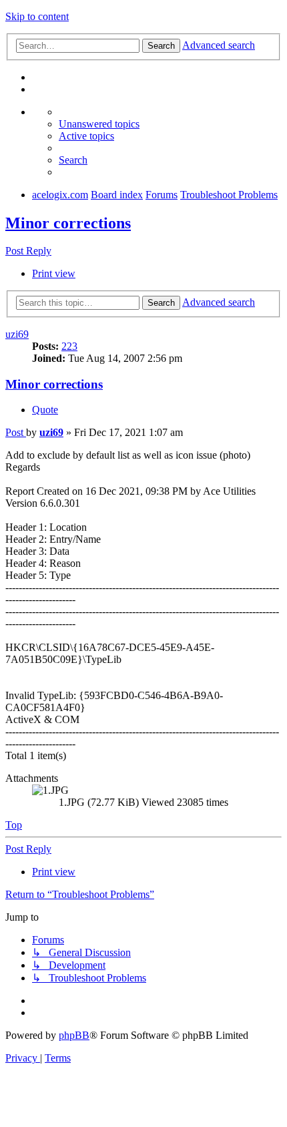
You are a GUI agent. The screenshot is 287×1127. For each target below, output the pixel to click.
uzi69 (17, 334)
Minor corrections (68, 223)
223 (69, 346)
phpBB (74, 1035)
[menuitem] (99, 124)
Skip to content (37, 16)
